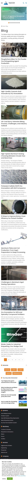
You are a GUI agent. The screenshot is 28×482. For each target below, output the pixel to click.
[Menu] (2, 3)
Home (3, 26)
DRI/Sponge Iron (17, 373)
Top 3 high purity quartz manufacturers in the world (8, 381)
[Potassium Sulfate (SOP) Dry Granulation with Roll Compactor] (14, 177)
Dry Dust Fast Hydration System (9, 422)
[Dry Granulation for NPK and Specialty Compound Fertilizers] (14, 303)
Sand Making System (6, 413)
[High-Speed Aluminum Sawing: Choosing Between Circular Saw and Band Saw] (14, 144)
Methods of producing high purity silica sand (8, 395)
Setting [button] (4, 478)
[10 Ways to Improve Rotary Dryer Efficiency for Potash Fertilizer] (14, 207)
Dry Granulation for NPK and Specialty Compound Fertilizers (12, 313)
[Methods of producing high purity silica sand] (23, 397)
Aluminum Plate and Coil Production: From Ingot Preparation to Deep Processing (13, 250)
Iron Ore (7, 369)
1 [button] (8, 22)
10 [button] (19, 22)
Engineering (4, 447)
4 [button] (12, 22)
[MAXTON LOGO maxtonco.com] (9, 3)
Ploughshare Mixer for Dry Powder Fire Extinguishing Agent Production (13, 61)
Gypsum (9, 373)
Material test (4, 452)
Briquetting (6, 9)
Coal (14, 369)
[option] (14, 13)
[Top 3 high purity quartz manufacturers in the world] (23, 383)
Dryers (2, 436)
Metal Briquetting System (7, 420)
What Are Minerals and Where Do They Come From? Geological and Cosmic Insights (9, 390)
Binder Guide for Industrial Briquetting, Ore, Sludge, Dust (12, 345)
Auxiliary (3, 438)
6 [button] (14, 22)
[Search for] (26, 3)
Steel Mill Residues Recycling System (10, 418)
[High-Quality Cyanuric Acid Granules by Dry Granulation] (14, 82)
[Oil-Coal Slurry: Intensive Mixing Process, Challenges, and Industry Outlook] (14, 112)
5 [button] (13, 22)
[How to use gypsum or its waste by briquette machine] (14, 13)
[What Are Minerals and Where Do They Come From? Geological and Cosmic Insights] (23, 389)
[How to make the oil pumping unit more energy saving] (23, 403)
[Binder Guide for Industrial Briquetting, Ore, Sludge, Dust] (14, 335)
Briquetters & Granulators (7, 431)
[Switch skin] (23, 3)
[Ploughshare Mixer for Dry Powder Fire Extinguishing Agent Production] (14, 50)
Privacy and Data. (21, 475)
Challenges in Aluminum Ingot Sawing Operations (12, 283)
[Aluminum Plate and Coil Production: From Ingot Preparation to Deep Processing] (14, 239)
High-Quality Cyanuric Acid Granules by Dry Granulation (11, 92)
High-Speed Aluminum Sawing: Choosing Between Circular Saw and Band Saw (13, 156)
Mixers (2, 434)
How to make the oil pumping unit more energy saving (9, 402)
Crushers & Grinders (6, 429)
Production (3, 450)
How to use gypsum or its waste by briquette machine (13, 17)
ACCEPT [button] (10, 478)
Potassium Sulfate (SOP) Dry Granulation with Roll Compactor (13, 187)
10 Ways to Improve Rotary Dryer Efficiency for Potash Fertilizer (13, 217)
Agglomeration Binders (6, 445)
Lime (20, 369)
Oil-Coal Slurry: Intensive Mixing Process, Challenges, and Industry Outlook (14, 123)
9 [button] (18, 22)
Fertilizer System (5, 415)
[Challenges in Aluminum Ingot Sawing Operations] (14, 273)
